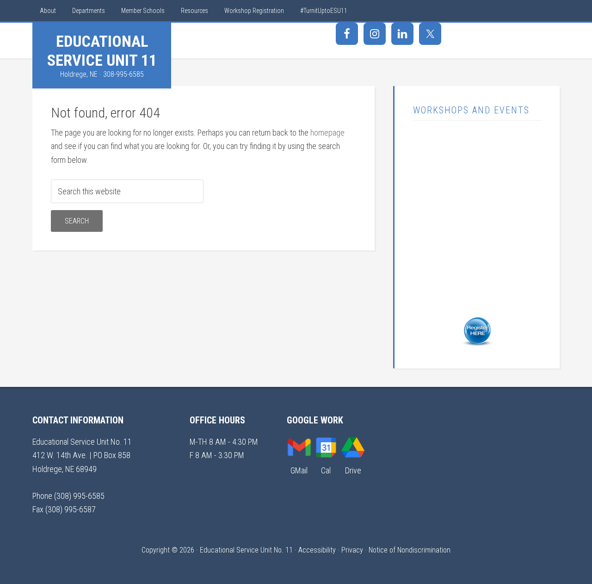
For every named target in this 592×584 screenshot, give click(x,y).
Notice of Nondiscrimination (409, 550)
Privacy (352, 550)
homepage (327, 132)
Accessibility (317, 550)
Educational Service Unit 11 (102, 50)
